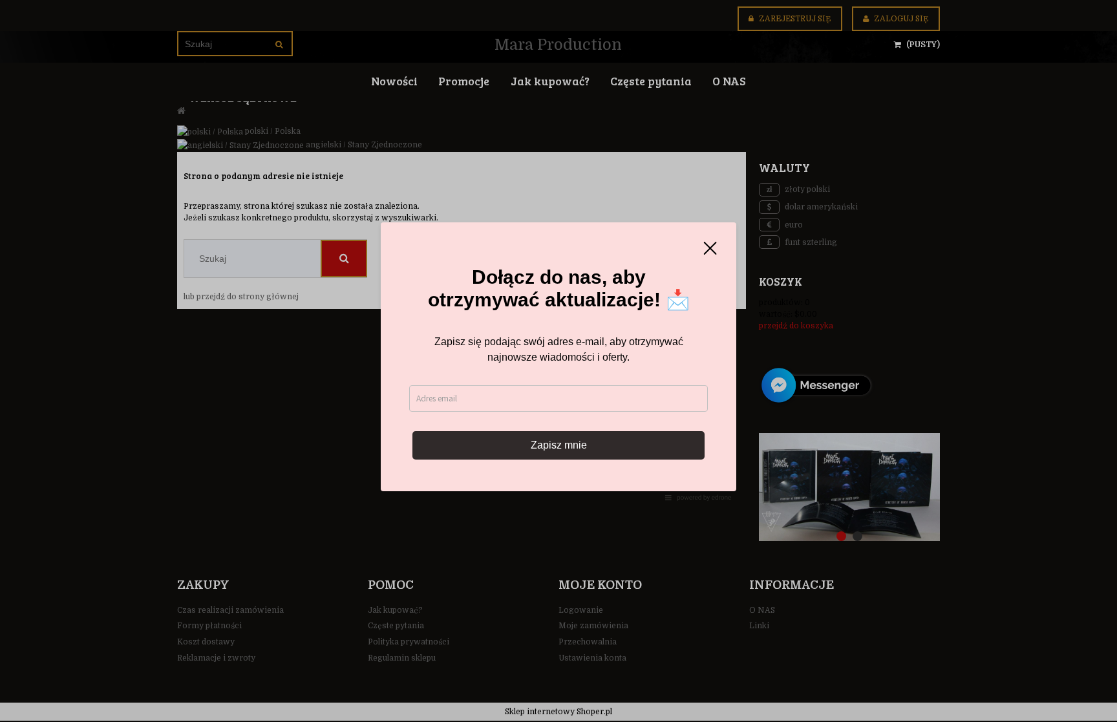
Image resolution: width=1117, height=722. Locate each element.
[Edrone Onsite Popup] (558, 361)
